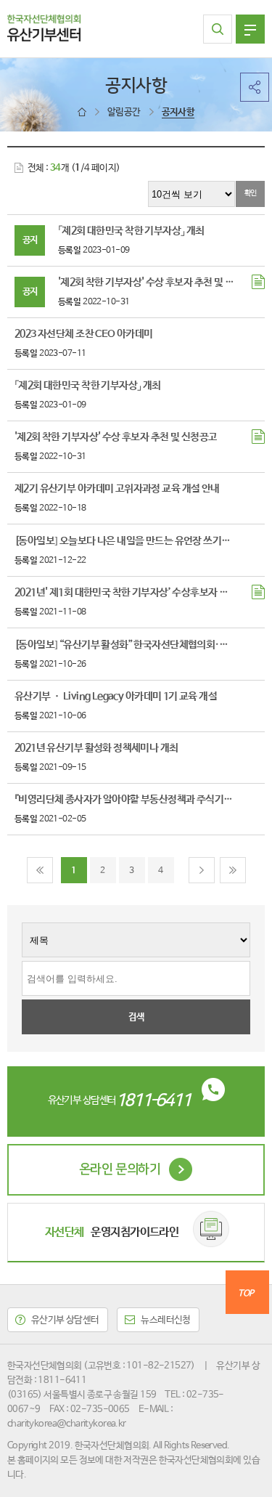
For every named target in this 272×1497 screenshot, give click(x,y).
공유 (254, 87)
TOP (245, 1294)
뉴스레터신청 (166, 1320)
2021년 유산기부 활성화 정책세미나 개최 (96, 748)
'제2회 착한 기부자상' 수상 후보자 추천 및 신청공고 (148, 282)
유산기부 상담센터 (65, 1320)
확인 (250, 193)
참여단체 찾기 (217, 29)
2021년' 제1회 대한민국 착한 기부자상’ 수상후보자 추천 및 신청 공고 (124, 593)
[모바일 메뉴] (250, 29)
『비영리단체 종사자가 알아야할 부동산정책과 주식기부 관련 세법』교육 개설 (124, 800)
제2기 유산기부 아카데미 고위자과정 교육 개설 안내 (117, 489)
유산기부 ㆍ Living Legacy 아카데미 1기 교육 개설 (116, 696)
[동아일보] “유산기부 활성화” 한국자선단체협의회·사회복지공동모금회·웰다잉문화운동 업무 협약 (124, 645)
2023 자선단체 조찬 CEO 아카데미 (84, 334)
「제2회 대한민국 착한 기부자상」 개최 (131, 231)
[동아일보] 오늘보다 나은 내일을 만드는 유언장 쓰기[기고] (124, 541)
